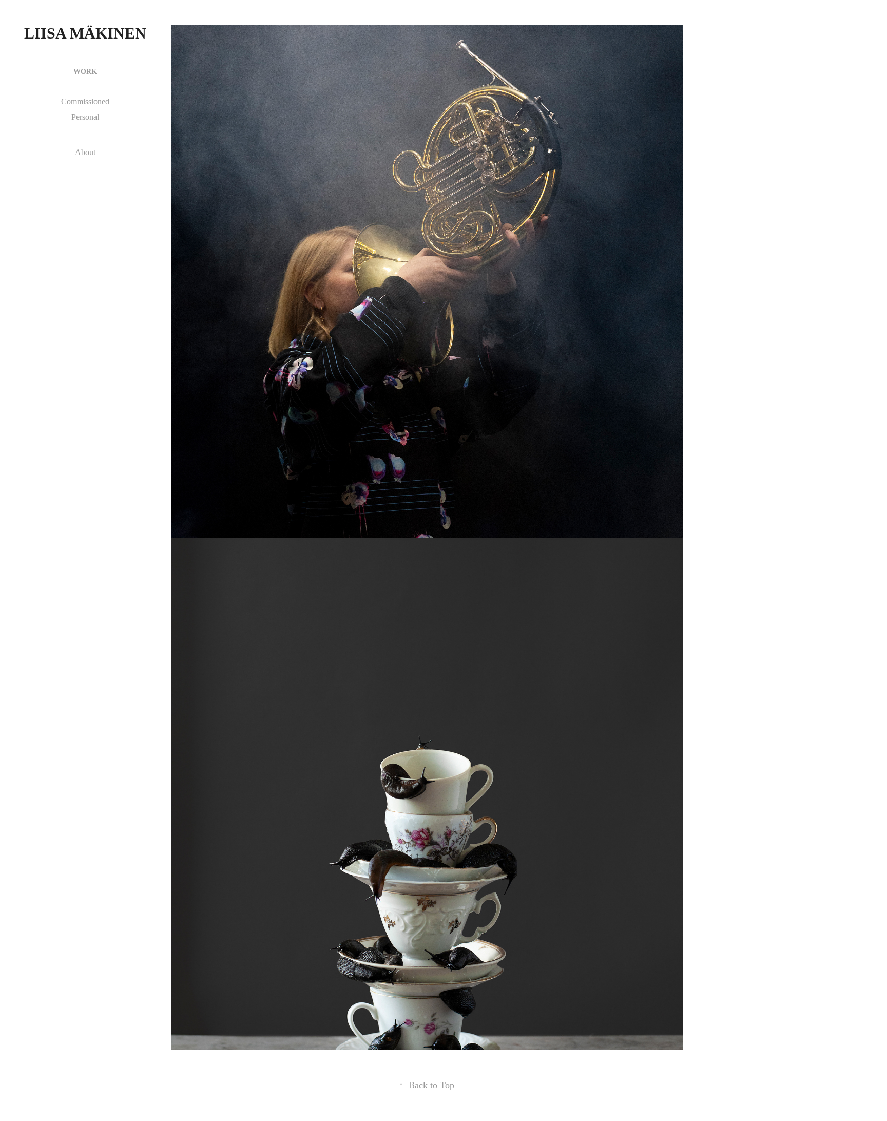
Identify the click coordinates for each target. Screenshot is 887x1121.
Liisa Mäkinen (85, 33)
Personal (85, 116)
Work (85, 71)
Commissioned (85, 101)
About (85, 152)
